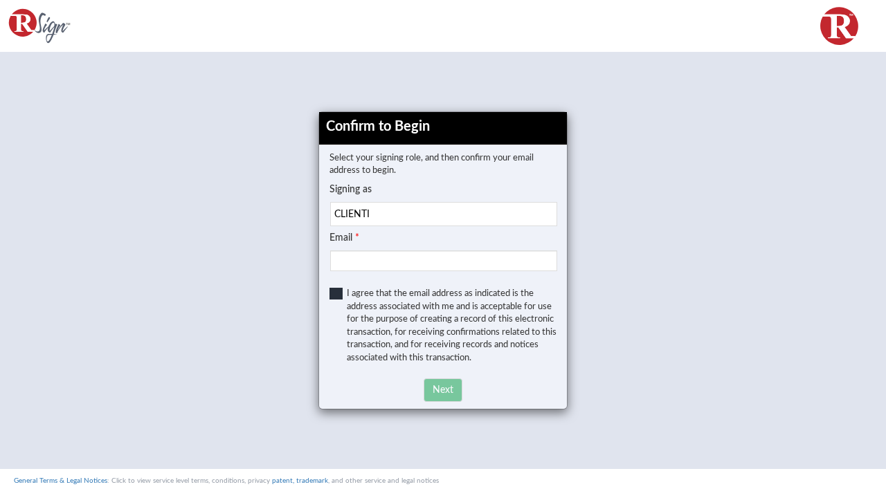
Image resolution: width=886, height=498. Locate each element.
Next (443, 390)
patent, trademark (300, 480)
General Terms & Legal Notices (60, 480)
